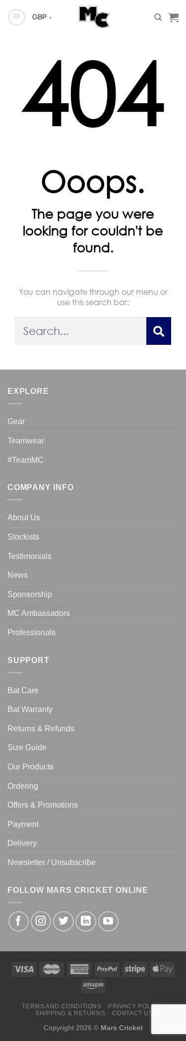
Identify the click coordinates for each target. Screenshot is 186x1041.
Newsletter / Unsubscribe (51, 862)
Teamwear (25, 441)
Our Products (30, 767)
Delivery (22, 843)
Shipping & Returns (70, 1013)
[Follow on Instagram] (41, 921)
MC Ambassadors (38, 613)
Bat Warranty (30, 709)
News (17, 575)
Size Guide (27, 747)
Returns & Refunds (40, 728)
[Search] (158, 17)
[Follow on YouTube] (108, 921)
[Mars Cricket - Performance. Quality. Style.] (93, 17)
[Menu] (16, 17)
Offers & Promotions (42, 805)
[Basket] (174, 17)
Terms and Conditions (61, 1006)
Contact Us (132, 1013)
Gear (16, 421)
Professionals (31, 632)
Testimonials (29, 556)
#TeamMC (25, 460)
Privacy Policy (135, 1006)
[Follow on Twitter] (63, 921)
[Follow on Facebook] (18, 921)
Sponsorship (29, 594)
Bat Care (23, 690)
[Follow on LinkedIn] (85, 921)
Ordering (22, 786)
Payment (23, 824)
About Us (23, 517)
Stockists (23, 537)
